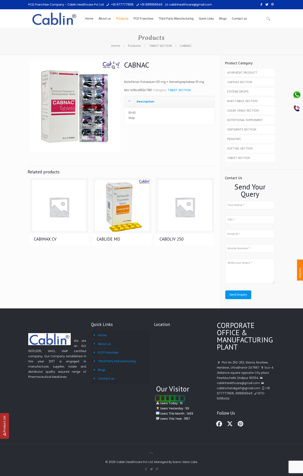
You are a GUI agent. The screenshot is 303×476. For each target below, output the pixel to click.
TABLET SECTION (160, 46)
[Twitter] (267, 4)
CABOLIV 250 (171, 239)
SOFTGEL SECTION (239, 148)
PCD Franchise (108, 352)
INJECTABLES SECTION (242, 101)
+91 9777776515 (122, 4)
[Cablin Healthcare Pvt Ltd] (54, 15)
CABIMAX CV (45, 239)
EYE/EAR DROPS (238, 91)
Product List (4, 424)
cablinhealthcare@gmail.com (190, 4)
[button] (113, 67)
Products (134, 46)
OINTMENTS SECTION (241, 129)
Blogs (101, 370)
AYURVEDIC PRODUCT (242, 73)
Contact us (106, 378)
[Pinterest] (272, 4)
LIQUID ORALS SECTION (243, 110)
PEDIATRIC (234, 139)
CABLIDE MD (108, 239)
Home (115, 46)
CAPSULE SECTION (239, 82)
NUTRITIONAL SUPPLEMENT (245, 120)
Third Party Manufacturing (117, 361)
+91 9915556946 (151, 4)
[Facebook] (261, 4)
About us (104, 344)
